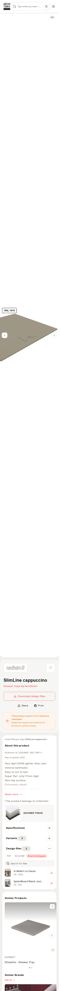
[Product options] (52, 906)
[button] (29, 967)
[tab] (8, 856)
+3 (53, 950)
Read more (12, 794)
